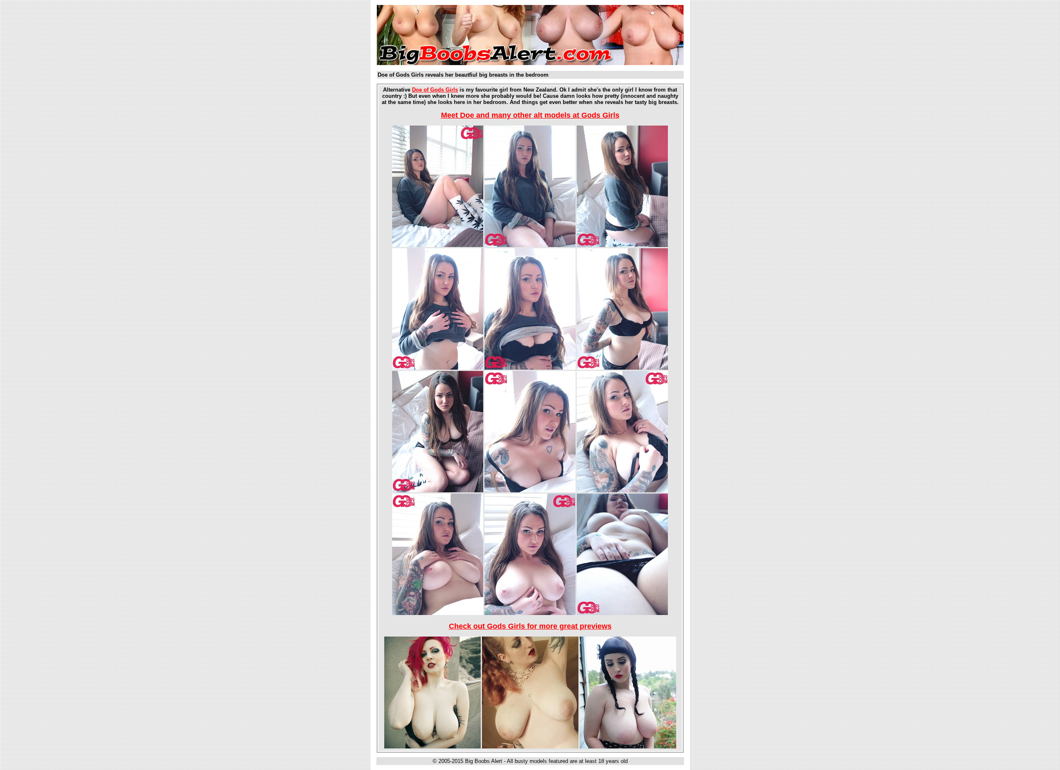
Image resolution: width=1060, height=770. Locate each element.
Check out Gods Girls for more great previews (530, 626)
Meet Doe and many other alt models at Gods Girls (530, 115)
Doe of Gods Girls (435, 90)
